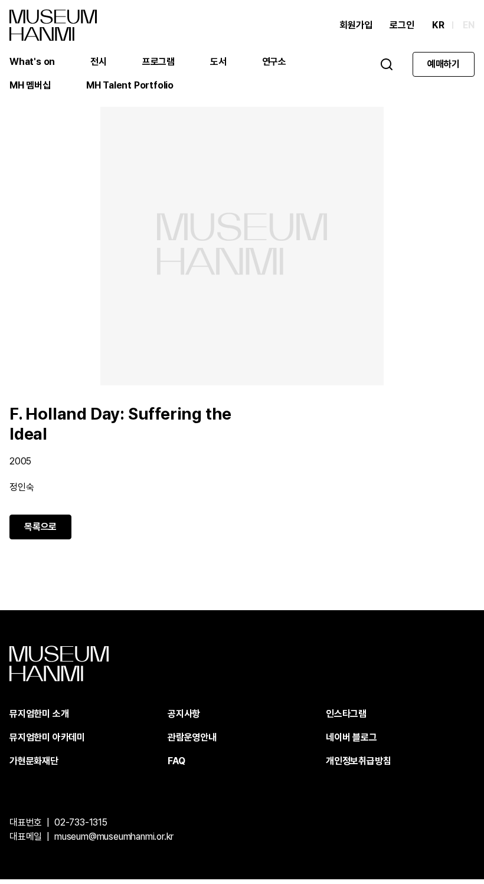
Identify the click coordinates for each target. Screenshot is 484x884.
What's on (32, 61)
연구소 (274, 61)
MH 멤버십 (30, 85)
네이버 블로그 (351, 737)
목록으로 (40, 526)
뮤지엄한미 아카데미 (47, 737)
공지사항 (184, 713)
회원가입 (355, 25)
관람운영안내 (192, 737)
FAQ (176, 761)
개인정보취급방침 (358, 761)
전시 (98, 61)
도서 (218, 61)
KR (438, 25)
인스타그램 (346, 713)
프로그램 (158, 61)
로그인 (402, 25)
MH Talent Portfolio (130, 85)
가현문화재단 (33, 761)
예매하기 (443, 64)
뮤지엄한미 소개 (38, 713)
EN (469, 25)
